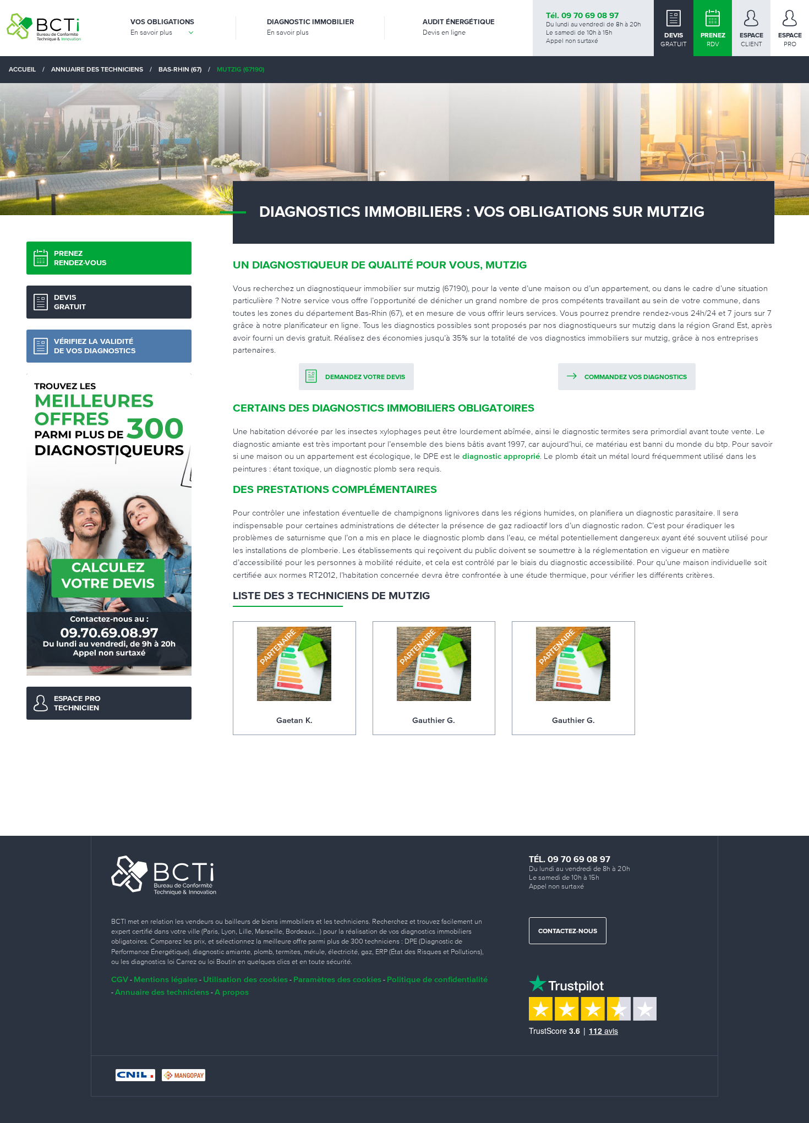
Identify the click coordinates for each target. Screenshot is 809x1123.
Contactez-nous (567, 931)
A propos (232, 991)
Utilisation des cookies (245, 979)
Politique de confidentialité (437, 979)
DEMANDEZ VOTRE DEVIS (365, 377)
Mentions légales (166, 979)
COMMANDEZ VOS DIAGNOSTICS (635, 377)
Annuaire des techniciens (162, 991)
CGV (119, 979)
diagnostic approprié (501, 456)
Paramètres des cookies (337, 979)
